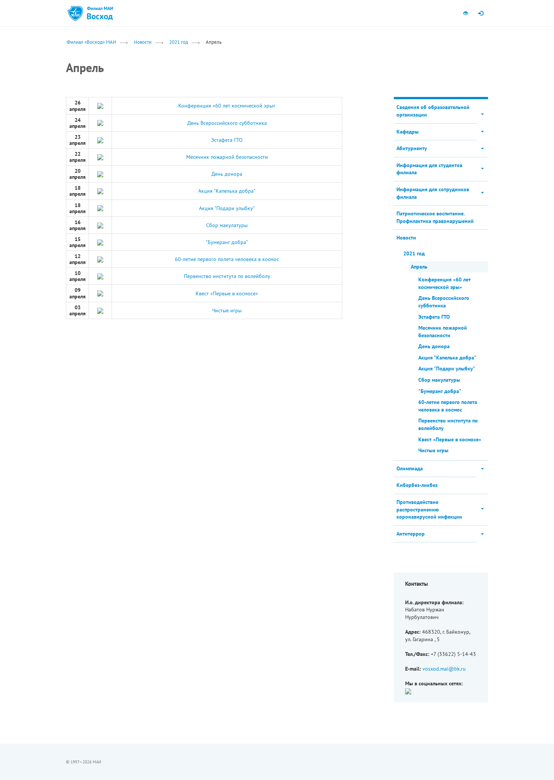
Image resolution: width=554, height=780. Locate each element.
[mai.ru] (75, 13)
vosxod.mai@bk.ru (444, 668)
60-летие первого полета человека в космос (227, 259)
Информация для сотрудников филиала (432, 193)
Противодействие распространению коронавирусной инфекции (429, 509)
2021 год (178, 42)
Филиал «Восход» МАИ (91, 42)
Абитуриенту (411, 148)
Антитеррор (410, 533)
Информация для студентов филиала (429, 169)
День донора (226, 173)
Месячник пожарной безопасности (227, 157)
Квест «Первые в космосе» (227, 293)
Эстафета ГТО (227, 140)
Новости (143, 42)
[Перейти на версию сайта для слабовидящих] (465, 13)
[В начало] (100, 13)
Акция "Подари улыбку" (227, 208)
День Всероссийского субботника (227, 123)
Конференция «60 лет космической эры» (226, 105)
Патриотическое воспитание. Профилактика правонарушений (435, 217)
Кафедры (407, 131)
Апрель (419, 266)
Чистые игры (227, 310)
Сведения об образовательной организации (433, 111)
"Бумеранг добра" (227, 242)
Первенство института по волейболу (227, 276)
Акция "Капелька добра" (227, 190)
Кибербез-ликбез (417, 485)
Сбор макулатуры (227, 225)
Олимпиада (409, 468)
